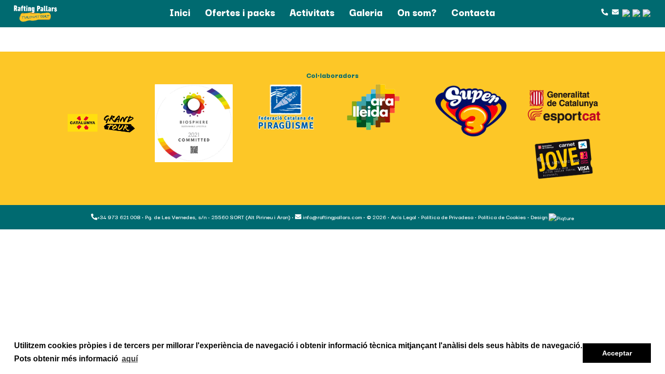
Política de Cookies (502, 216)
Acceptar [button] (617, 353)
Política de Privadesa (447, 216)
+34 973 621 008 (118, 216)
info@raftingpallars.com (331, 216)
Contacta (473, 11)
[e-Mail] (614, 12)
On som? (417, 11)
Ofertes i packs (240, 11)
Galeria (366, 11)
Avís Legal (403, 216)
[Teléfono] (604, 12)
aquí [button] (130, 359)
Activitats (312, 11)
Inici (179, 11)
